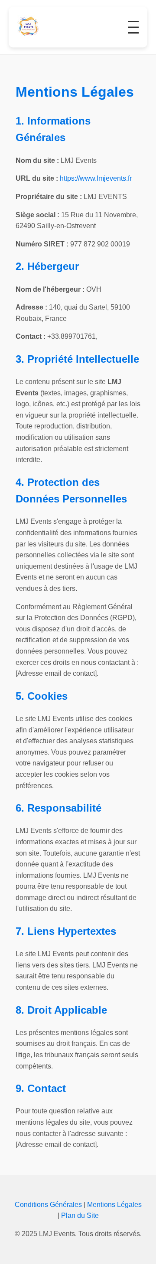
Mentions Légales (114, 1204)
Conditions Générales (48, 1204)
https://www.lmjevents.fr (96, 178)
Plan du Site (80, 1215)
